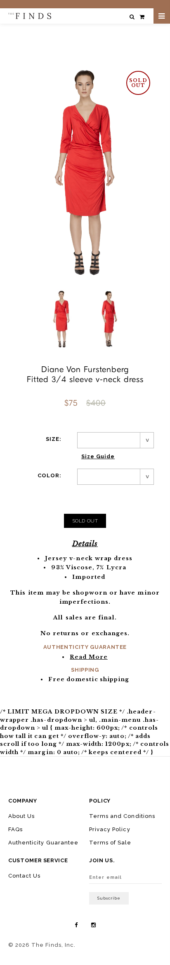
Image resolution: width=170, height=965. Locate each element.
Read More (88, 656)
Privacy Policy (109, 829)
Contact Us (24, 876)
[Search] (132, 16)
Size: (53, 439)
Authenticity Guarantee (43, 842)
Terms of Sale (110, 842)
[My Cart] (141, 16)
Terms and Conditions (122, 816)
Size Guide (98, 456)
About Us (21, 816)
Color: (49, 475)
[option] (61, 319)
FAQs (15, 829)
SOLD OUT (85, 521)
